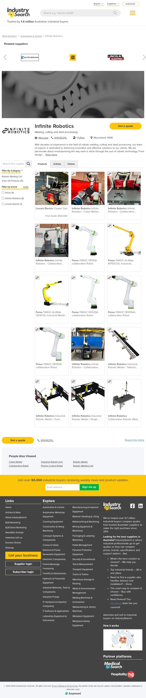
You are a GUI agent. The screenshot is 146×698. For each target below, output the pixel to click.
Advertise (130, 3)
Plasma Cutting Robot (52, 465)
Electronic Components (54, 559)
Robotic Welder (80, 462)
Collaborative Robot (18, 465)
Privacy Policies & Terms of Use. (65, 686)
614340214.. (60, 137)
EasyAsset (116, 603)
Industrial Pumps (51, 596)
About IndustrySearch (16, 517)
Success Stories (13, 542)
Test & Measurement (82, 564)
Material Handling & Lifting (85, 516)
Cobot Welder (15, 462)
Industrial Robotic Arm (52, 462)
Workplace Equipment (83, 616)
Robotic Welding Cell (12, 176)
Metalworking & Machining (85, 521)
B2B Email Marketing (15, 527)
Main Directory (9, 36)
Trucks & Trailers (80, 574)
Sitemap (9, 547)
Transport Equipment (82, 569)
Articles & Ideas (13, 512)
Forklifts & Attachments (54, 573)
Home (8, 507)
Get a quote (125, 126)
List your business (23, 555)
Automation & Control (31, 36)
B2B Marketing (12, 522)
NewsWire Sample (14, 532)
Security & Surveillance (83, 559)
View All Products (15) (12, 180)
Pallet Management (82, 545)
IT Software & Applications (56, 611)
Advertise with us (13, 537)
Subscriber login (23, 572)
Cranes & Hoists (51, 545)
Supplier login (23, 564)
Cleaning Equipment (53, 521)
